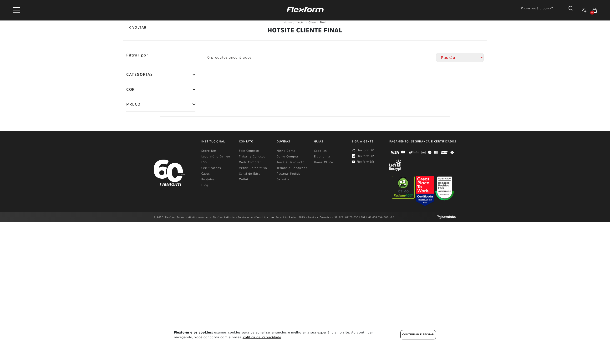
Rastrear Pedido (289, 173)
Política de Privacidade (262, 337)
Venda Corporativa (253, 167)
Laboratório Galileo (215, 156)
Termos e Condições (292, 167)
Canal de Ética (249, 173)
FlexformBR (365, 150)
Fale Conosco (249, 150)
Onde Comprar (250, 162)
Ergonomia (322, 156)
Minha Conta (286, 150)
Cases (205, 173)
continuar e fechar (418, 334)
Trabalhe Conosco (252, 156)
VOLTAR (139, 27)
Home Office (323, 162)
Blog (204, 185)
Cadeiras (320, 150)
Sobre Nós (209, 150)
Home (288, 22)
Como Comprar (288, 156)
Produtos (208, 179)
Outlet (243, 179)
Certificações (211, 167)
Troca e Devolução (291, 162)
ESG (204, 162)
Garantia (283, 179)
